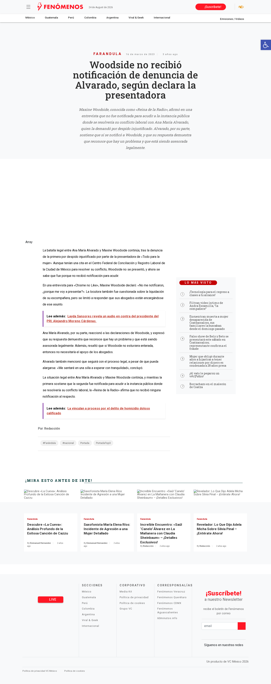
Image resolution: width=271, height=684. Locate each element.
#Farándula (49, 443)
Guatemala (51, 17)
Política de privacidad (134, 597)
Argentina (112, 17)
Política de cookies (132, 603)
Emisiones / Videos (232, 18)
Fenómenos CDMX (169, 603)
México (30, 17)
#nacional (68, 443)
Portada (84, 443)
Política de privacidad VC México (40, 671)
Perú (71, 17)
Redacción (52, 428)
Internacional (162, 17)
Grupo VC (126, 608)
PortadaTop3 (103, 443)
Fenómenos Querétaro (172, 597)
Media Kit (126, 591)
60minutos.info (167, 618)
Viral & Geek (136, 17)
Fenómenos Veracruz (171, 591)
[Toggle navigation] (28, 7)
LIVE (52, 599)
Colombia (90, 17)
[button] (266, 45)
